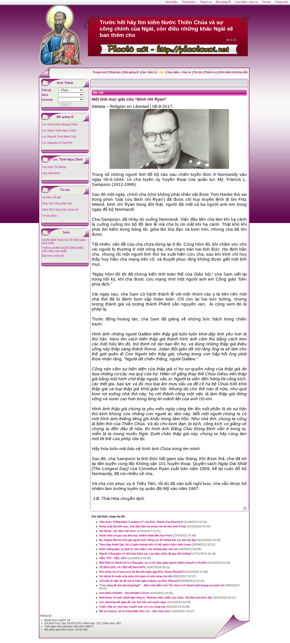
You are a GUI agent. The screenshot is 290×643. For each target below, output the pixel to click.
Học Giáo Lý (149, 72)
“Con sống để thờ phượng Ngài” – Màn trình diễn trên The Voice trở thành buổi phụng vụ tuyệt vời (162, 585)
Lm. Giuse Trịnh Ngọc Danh (59, 130)
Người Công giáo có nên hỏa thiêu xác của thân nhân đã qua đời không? (145, 553)
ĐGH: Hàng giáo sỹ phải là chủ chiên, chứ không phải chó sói (138, 549)
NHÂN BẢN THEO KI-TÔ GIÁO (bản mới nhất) (64, 241)
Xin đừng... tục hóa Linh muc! (117, 531)
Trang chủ (99, 72)
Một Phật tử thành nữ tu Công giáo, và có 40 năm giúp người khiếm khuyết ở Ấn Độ (152, 562)
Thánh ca (211, 72)
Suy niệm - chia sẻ (179, 72)
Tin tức (198, 72)
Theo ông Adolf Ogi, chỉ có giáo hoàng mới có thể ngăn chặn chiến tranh (145, 544)
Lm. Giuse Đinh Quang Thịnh (60, 124)
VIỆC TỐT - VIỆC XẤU (113, 558)
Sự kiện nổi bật (51, 197)
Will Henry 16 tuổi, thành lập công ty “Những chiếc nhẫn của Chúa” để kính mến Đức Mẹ (155, 597)
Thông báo (115, 72)
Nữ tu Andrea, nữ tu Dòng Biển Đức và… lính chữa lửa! (134, 611)
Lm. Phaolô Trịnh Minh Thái (59, 136)
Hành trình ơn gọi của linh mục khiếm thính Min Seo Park (135, 535)
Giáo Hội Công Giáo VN (57, 203)
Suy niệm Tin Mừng (54, 167)
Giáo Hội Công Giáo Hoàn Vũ (60, 209)
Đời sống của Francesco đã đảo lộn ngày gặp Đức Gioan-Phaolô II (141, 571)
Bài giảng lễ (131, 72)
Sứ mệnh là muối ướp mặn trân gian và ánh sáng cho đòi (135, 576)
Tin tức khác (49, 215)
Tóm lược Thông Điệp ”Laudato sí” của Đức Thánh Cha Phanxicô (141, 522)
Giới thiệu (225, 72)
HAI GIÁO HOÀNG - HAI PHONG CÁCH (124, 593)
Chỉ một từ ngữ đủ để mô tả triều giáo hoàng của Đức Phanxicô (139, 580)
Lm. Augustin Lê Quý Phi (57, 142)
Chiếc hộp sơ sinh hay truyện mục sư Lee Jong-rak (132, 606)
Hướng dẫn (240, 72)
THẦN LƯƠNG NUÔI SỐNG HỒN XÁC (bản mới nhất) (62, 249)
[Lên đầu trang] (245, 508)
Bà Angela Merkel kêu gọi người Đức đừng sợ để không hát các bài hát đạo (147, 540)
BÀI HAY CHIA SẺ (53, 255)
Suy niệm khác (51, 173)
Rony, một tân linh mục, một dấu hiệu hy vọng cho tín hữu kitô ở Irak (142, 526)
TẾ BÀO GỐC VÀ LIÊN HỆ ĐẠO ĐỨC (122, 567)
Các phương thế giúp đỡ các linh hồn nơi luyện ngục (133, 602)
